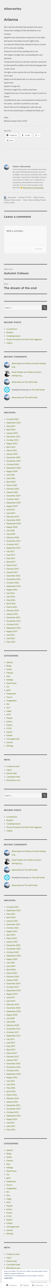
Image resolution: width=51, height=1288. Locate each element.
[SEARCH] (44, 307)
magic (9, 711)
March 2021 (11, 450)
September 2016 (13, 586)
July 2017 (10, 551)
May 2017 (10, 558)
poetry (18, 200)
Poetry (9, 725)
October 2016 (12, 582)
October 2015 (12, 624)
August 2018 (11, 527)
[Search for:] (23, 307)
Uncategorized (12, 739)
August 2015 (11, 631)
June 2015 (10, 638)
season (9, 732)
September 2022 (13, 422)
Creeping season (13, 336)
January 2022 (12, 433)
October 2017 (12, 544)
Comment (38, 249)
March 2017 (11, 565)
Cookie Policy (8, 1278)
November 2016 (13, 579)
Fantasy (41, 197)
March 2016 (11, 607)
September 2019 (13, 502)
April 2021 (10, 447)
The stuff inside (30, 382)
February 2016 (12, 610)
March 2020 (11, 485)
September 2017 (13, 548)
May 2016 (10, 600)
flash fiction (11, 683)
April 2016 (10, 603)
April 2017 (10, 562)
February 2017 (12, 568)
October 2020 (12, 464)
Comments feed (13, 776)
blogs (25, 200)
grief (8, 690)
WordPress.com (13, 780)
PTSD (9, 728)
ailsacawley (12, 8)
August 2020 (11, 471)
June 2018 (10, 534)
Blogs (36, 197)
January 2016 (12, 614)
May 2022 (10, 426)
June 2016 (10, 596)
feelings (6, 200)
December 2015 (13, 617)
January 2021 (12, 454)
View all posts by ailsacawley (33, 188)
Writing (9, 746)
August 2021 (11, 443)
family (9, 669)
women (9, 742)
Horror (9, 697)
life (7, 704)
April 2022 (10, 429)
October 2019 (12, 499)
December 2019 (13, 495)
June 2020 (10, 478)
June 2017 (10, 555)
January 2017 (12, 572)
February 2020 (12, 488)
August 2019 (11, 506)
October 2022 (12, 419)
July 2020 (10, 475)
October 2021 (12, 440)
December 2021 (13, 436)
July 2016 (10, 593)
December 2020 (13, 457)
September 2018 (13, 523)
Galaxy (9, 343)
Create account (12, 766)
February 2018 (12, 537)
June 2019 (10, 513)
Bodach (9, 332)
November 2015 (13, 621)
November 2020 (13, 461)
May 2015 (10, 642)
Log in (9, 770)
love (8, 707)
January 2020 (12, 492)
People (12, 200)
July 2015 (10, 635)
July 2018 (10, 530)
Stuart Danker (18, 372)
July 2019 (10, 509)
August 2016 (11, 589)
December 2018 (13, 520)
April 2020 (10, 481)
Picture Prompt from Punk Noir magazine (24, 339)
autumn (9, 662)
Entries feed (11, 773)
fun (7, 686)
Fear (8, 676)
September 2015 (13, 628)
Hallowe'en (11, 693)
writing (12, 203)
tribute (9, 735)
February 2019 (12, 516)
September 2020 (13, 468)
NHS (8, 714)
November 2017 (13, 541)
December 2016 (13, 575)
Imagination (11, 700)
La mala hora (11, 329)
